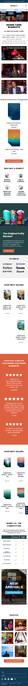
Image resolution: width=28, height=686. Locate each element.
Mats (16, 9)
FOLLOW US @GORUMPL (14, 661)
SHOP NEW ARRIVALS (14, 592)
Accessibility (12, 683)
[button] (2, 5)
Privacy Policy (4, 683)
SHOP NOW (8, 251)
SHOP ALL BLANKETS (14, 161)
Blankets (3, 9)
